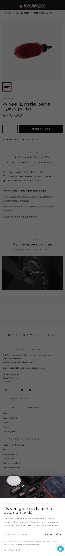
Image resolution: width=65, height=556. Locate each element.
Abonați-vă (51, 534)
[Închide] (60, 481)
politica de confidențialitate (28, 544)
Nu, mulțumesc (12, 550)
